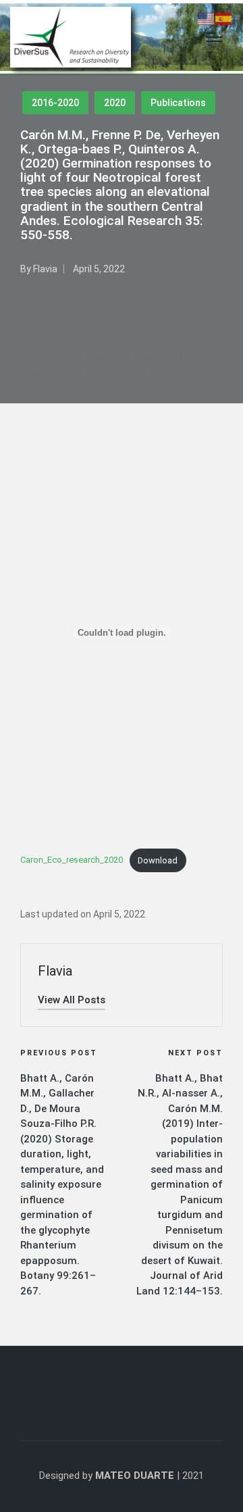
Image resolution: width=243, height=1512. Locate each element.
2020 (115, 102)
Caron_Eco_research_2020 (71, 860)
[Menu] (214, 37)
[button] (71, 1000)
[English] (206, 18)
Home (32, 308)
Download (158, 860)
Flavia (55, 971)
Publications (178, 102)
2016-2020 (55, 102)
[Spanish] (224, 18)
